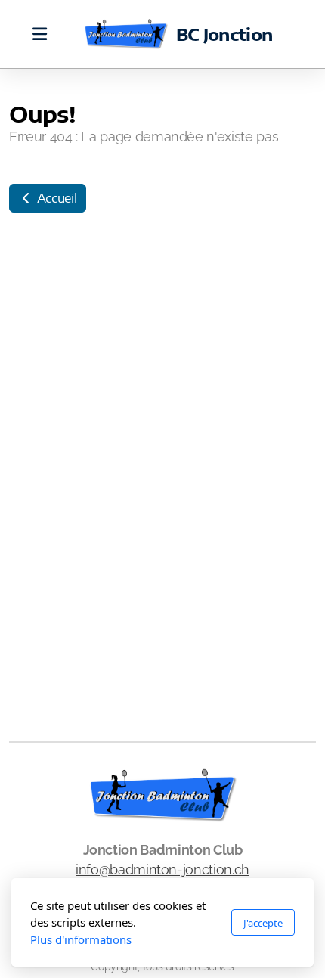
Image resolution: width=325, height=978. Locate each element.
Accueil (55, 198)
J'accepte (263, 923)
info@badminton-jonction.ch (162, 869)
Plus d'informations (81, 939)
